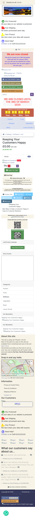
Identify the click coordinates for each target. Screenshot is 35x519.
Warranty (8, 201)
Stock (29, 194)
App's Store (5, 346)
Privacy (28, 198)
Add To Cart (13, 170)
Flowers (10, 119)
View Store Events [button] (17, 247)
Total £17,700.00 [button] (12, 74)
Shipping (18, 198)
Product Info (8, 194)
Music (8, 127)
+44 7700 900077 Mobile (12, 83)
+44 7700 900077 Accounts (12, 91)
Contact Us (7, 395)
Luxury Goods (28, 127)
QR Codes (7, 198)
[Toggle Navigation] (3, 2)
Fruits (22, 119)
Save (20, 160)
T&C (19, 49)
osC (22, 134)
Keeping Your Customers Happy (13, 317)
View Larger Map (5, 378)
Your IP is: (10, 498)
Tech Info (20, 194)
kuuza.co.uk (11, 2)
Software (11, 123)
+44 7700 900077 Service (13, 87)
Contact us (5, 44)
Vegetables (29, 123)
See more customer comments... (18, 487)
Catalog (8, 134)
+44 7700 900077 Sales (12, 79)
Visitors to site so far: (9, 501)
